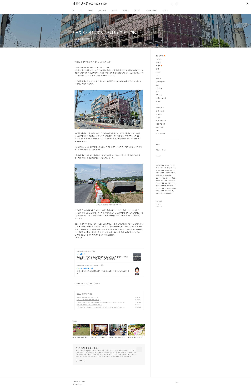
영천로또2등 (168, 188)
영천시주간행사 (172, 183)
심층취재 (158, 78)
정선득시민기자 (171, 180)
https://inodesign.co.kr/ (84, 251)
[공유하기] (82, 283)
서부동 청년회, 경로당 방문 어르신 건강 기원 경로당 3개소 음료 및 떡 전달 (99, 302)
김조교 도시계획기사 (85, 268)
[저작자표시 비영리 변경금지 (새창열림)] (97, 283)
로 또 (157, 91)
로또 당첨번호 (159, 193)
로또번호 (173, 165)
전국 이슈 (137, 11)
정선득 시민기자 (160, 170)
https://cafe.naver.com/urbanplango (88, 265)
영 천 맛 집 (159, 114)
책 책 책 (158, 101)
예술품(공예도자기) (161, 98)
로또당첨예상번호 (168, 193)
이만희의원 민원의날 (170, 173)
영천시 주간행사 (160, 188)
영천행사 (174, 178)
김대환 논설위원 (167, 175)
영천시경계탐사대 (169, 191)
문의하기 (114, 11)
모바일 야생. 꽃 (160, 111)
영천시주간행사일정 (170, 170)
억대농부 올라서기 (161, 121)
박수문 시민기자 (160, 191)
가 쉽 (157, 75)
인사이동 (158, 168)
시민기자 (158, 72)
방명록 (90, 11)
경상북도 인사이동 (171, 168)
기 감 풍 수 (159, 88)
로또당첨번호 (159, 175)
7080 (157, 130)
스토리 (157, 85)
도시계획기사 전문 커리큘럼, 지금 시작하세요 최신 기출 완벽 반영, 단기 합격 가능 (103, 272)
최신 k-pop (159, 95)
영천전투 (158, 180)
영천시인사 (164, 180)
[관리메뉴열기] (247, 3)
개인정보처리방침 (151, 11)
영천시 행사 (159, 178)
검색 (172, 3)
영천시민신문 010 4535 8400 (90, 3)
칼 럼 (157, 69)
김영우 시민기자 (160, 165)
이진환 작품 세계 (160, 124)
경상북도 (125, 11)
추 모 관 (158, 117)
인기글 (163, 150)
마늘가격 (163, 168)
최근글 (157, 150)
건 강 (157, 104)
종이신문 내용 (159, 127)
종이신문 (174, 188)
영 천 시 (165, 11)
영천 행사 (167, 165)
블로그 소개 (102, 11)
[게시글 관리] (84, 283)
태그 (81, 11)
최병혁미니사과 (160, 108)
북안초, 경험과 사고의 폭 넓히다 (86, 297)
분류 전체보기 (160, 56)
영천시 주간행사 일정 (161, 185)
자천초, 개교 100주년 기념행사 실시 (88, 300)
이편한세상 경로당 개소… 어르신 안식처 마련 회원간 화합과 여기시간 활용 (99, 307)
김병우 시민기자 (160, 173)
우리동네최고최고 (160, 82)
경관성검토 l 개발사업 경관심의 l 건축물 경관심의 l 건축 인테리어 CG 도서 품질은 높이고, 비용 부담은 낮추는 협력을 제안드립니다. (102, 258)
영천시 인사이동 (167, 178)
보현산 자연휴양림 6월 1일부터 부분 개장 (89, 305)
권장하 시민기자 (160, 183)
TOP (176, 382)
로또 (166, 183)
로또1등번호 (170, 185)
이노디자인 (81, 254)
